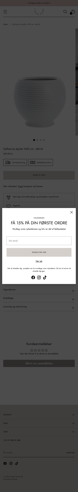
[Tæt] (71, 212)
